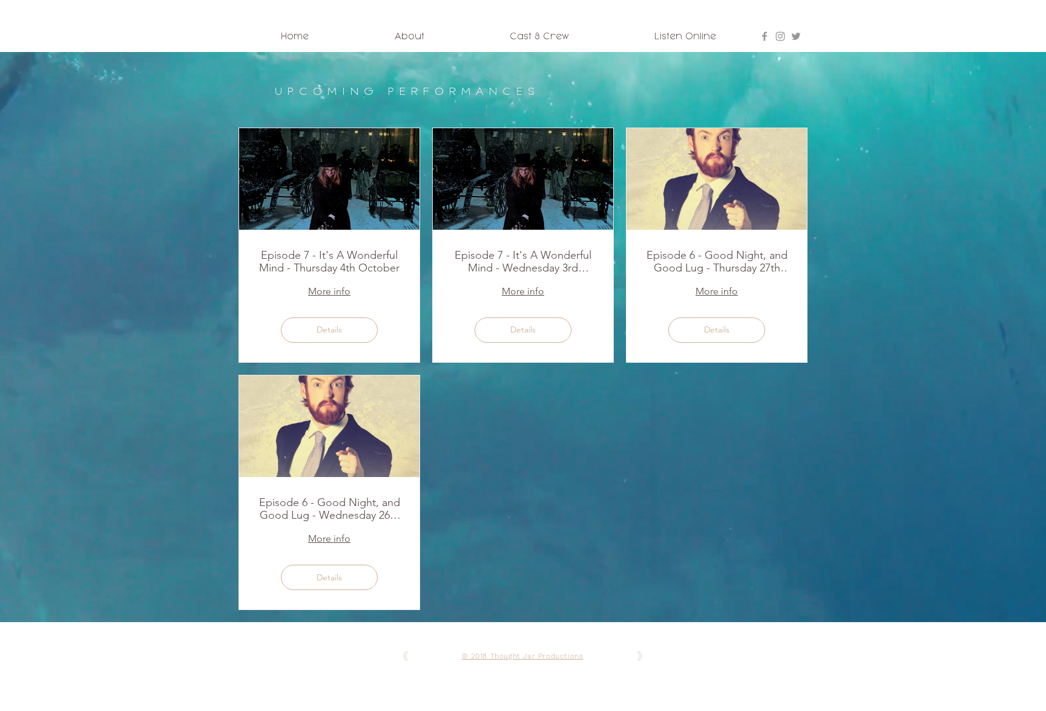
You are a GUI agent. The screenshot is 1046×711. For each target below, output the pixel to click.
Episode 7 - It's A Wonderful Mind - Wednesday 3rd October (523, 262)
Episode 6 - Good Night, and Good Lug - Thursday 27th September (717, 262)
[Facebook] (764, 36)
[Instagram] (780, 36)
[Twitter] (796, 36)
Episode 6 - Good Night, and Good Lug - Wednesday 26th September (329, 509)
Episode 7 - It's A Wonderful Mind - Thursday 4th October (329, 262)
